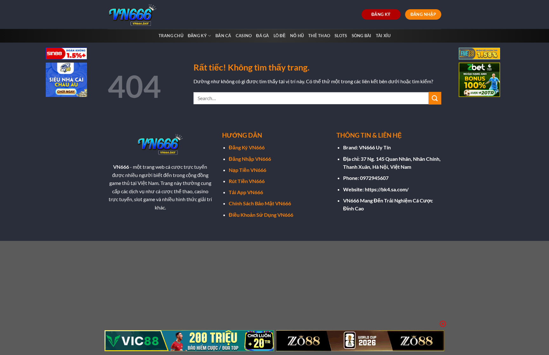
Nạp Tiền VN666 (247, 170)
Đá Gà (262, 35)
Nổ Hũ (297, 35)
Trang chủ (171, 35)
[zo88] (360, 340)
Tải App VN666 (246, 192)
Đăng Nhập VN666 (250, 159)
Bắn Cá (223, 35)
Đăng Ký (197, 35)
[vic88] (189, 340)
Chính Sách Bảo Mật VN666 (260, 203)
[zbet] (479, 81)
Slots (341, 35)
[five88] (479, 54)
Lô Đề (280, 35)
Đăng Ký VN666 (247, 147)
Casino (244, 35)
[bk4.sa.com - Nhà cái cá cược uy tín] (134, 14)
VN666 (121, 167)
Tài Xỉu (383, 35)
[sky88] (66, 81)
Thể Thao (319, 35)
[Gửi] (435, 98)
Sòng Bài (361, 35)
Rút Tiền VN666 (247, 181)
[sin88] (66, 54)
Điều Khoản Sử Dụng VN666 (261, 215)
